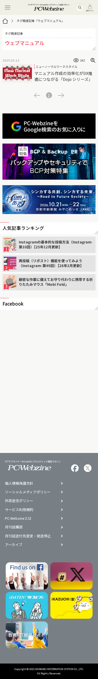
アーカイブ (13, 545)
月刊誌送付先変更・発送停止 (28, 536)
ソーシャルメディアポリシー (28, 492)
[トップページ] (5, 21)
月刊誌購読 (14, 527)
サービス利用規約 (19, 510)
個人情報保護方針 (19, 483)
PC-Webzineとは (18, 518)
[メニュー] (7, 7)
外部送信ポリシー (19, 501)
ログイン (90, 10)
